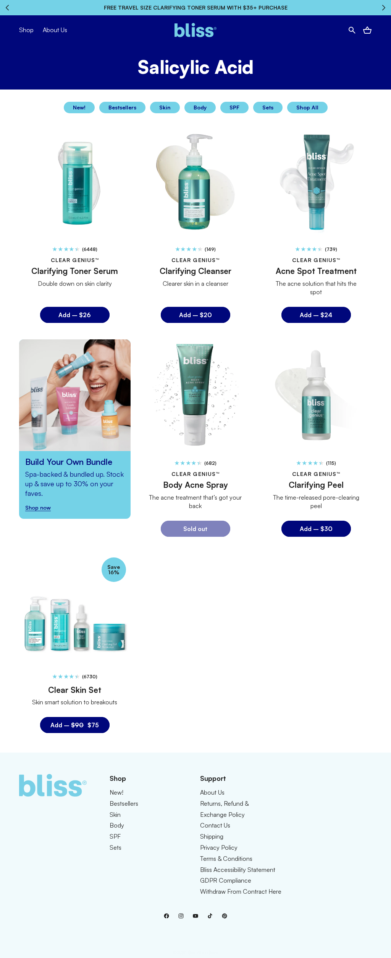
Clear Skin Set (74, 690)
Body (200, 107)
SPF (234, 107)
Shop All (307, 107)
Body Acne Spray (195, 485)
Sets (267, 107)
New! (79, 107)
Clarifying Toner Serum (74, 271)
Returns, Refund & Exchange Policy (224, 809)
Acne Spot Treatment (316, 271)
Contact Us (215, 825)
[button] (352, 30)
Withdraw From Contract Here (240, 891)
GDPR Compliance (225, 880)
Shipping (211, 836)
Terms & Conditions (226, 858)
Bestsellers (122, 107)
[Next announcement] (384, 7)
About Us (212, 792)
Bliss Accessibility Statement (237, 869)
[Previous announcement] (7, 7)
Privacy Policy (219, 847)
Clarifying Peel (316, 485)
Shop (26, 30)
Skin (165, 107)
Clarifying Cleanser (195, 271)
